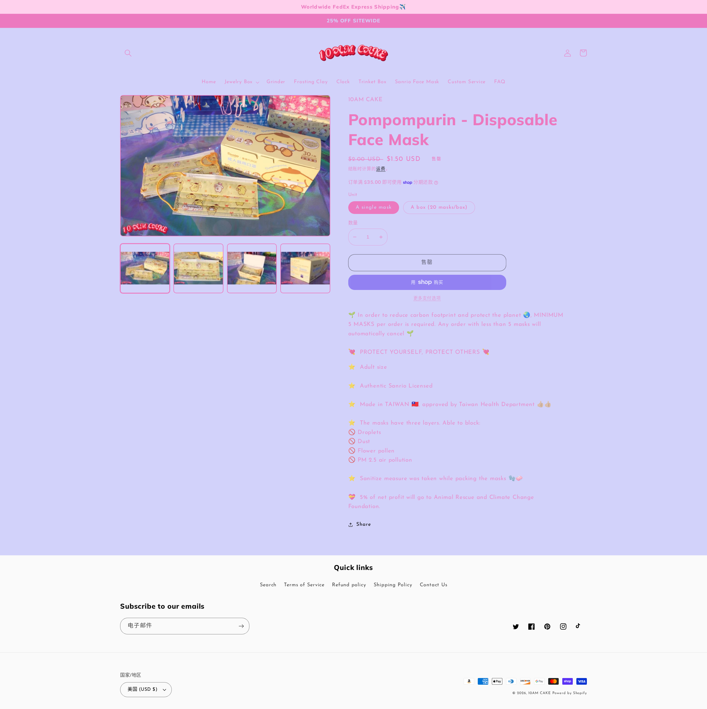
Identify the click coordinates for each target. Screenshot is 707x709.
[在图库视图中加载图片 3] (252, 268)
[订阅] (241, 626)
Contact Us (433, 585)
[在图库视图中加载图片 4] (305, 268)
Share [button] (363, 524)
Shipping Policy (393, 585)
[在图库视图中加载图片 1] (145, 268)
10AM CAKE (539, 693)
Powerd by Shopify (569, 693)
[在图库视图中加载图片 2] (198, 268)
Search (268, 585)
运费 (381, 169)
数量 (353, 223)
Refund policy (349, 585)
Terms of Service (304, 585)
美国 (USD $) (142, 689)
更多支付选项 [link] (427, 298)
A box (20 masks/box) (439, 207)
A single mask (374, 207)
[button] (128, 53)
